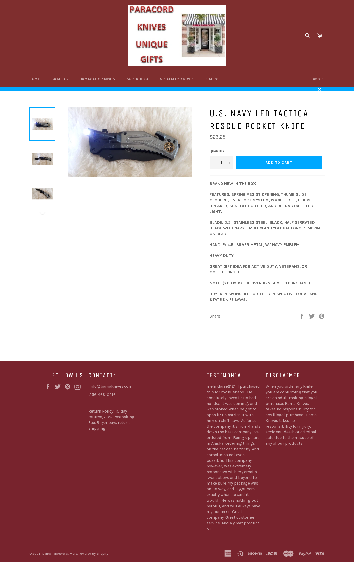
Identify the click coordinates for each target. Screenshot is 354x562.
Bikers (212, 79)
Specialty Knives (177, 79)
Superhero (137, 79)
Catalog (59, 79)
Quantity (217, 151)
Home (34, 79)
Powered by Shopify (93, 554)
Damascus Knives (97, 79)
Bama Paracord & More (59, 554)
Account (318, 79)
